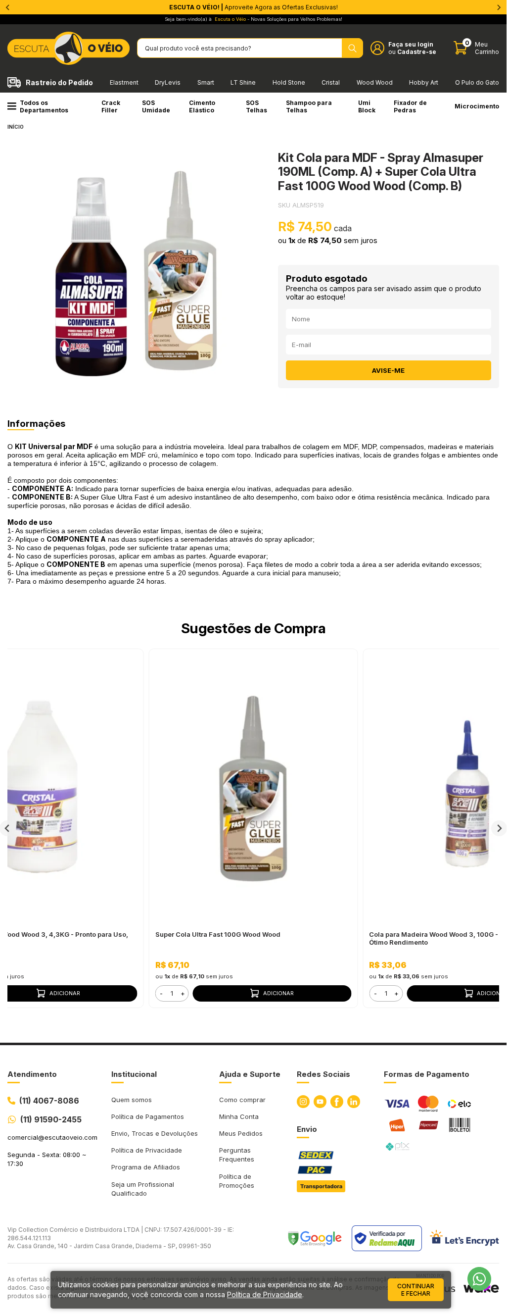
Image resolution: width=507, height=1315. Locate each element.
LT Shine (243, 82)
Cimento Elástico (202, 106)
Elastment (124, 82)
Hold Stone (289, 82)
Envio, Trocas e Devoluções (154, 1133)
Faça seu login (410, 44)
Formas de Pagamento (426, 1074)
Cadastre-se (416, 51)
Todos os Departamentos (44, 106)
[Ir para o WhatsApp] (479, 1279)
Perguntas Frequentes (236, 1154)
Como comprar (242, 1100)
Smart (205, 82)
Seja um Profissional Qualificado (142, 1188)
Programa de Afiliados (145, 1167)
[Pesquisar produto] (352, 48)
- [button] (161, 993)
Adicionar (278, 993)
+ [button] (183, 993)
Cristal (331, 82)
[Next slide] (499, 828)
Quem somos (131, 1100)
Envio (307, 1129)
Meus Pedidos (241, 1133)
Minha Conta (239, 1116)
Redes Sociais (323, 1074)
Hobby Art (423, 82)
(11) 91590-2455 (51, 1119)
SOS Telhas (256, 106)
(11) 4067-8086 (49, 1101)
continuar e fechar (415, 1289)
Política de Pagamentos (147, 1116)
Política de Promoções (236, 1180)
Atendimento (32, 1074)
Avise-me (388, 370)
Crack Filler (110, 106)
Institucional (134, 1074)
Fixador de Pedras (410, 106)
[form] (172, 993)
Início (15, 126)
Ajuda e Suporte (249, 1074)
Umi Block (366, 106)
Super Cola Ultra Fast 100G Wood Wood (217, 934)
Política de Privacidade (146, 1150)
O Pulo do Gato (477, 82)
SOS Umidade (156, 106)
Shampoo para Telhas (309, 106)
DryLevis (168, 82)
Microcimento (477, 106)
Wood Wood (375, 82)
